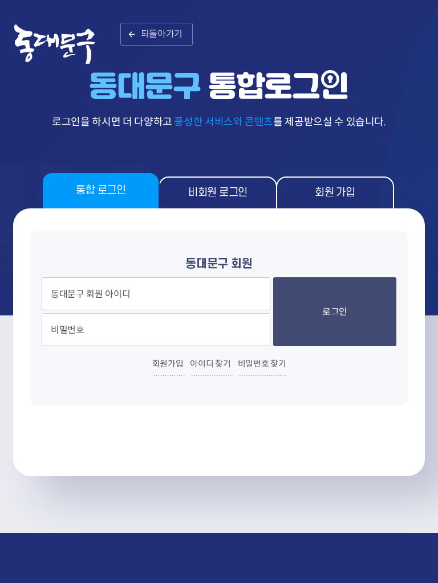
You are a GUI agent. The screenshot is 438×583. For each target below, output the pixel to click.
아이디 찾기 (210, 363)
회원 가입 (335, 193)
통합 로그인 (100, 190)
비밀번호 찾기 (262, 363)
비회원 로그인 (217, 193)
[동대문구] (61, 51)
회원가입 (168, 363)
